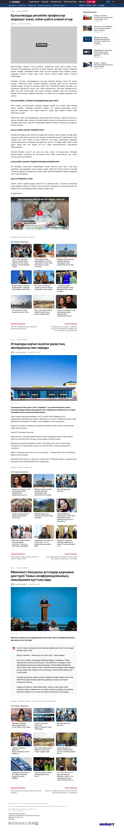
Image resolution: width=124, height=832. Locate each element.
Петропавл (24, 237)
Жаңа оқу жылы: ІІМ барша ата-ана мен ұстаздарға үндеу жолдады (103, 28)
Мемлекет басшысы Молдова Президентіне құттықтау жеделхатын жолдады (102, 40)
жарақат (32, 237)
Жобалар (45, 2)
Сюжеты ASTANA (22, 11)
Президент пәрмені (59, 5)
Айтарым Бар (32, 5)
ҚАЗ (108, 1)
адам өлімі (28, 467)
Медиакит (12, 819)
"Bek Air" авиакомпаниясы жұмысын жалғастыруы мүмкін (24, 327)
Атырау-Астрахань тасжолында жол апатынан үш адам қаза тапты (103, 17)
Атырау (14, 467)
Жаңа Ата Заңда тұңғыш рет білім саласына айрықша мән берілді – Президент (61, 792)
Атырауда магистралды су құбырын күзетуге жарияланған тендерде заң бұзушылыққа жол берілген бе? (64, 328)
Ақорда (14, 701)
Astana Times (13, 5)
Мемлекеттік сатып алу (16, 817)
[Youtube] (27, 823)
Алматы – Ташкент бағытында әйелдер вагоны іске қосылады (103, 64)
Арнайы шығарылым (44, 5)
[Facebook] (9, 823)
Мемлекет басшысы (24, 701)
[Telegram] (23, 823)
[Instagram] (16, 823)
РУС (113, 1)
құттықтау (36, 701)
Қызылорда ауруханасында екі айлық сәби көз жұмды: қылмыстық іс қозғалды (61, 558)
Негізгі (12, 11)
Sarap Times (22, 5)
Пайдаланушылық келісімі (17, 813)
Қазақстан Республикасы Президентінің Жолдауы (24, 815)
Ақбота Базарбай (20, 352)
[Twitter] (13, 823)
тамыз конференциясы (49, 701)
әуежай (20, 467)
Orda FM (82, 2)
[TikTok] (30, 823)
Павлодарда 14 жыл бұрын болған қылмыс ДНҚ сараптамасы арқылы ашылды (103, 52)
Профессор (15, 237)
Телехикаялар (56, 2)
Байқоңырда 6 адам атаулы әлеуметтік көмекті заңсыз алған (25, 558)
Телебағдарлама (70, 2)
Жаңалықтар (34, 2)
